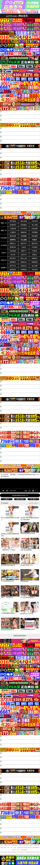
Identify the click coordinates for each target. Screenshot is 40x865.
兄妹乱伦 (24, 266)
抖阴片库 (4, 260)
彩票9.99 (13, 247)
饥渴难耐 (24, 236)
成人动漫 (35, 225)
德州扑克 (35, 243)
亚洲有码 (13, 225)
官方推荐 (4, 245)
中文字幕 (24, 228)
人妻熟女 (13, 232)
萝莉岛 (34, 254)
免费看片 (4, 267)
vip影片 (6, 499)
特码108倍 (20, 499)
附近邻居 (13, 236)
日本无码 (35, 221)
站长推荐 (4, 238)
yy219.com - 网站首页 (17, 16)
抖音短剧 (13, 251)
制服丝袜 (24, 232)
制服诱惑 (35, 262)
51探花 (34, 251)
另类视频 (35, 232)
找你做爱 (35, 236)
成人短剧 (35, 266)
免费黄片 (35, 258)
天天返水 (35, 247)
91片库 (13, 254)
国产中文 (13, 266)
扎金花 (23, 247)
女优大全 (24, 254)
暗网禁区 (13, 262)
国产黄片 (13, 258)
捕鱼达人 (13, 243)
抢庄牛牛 (24, 243)
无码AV (3, 253)
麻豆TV (23, 251)
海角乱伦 (24, 262)
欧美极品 (24, 225)
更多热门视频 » (34, 503)
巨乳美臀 (35, 228)
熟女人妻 (24, 258)
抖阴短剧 (24, 269)
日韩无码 (35, 269)
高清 (25, 491)
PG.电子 (33, 499)
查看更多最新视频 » (20, 635)
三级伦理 (13, 228)
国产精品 (13, 221)
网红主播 (24, 221)
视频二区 (4, 230)
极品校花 (13, 269)
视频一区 (4, 223)
